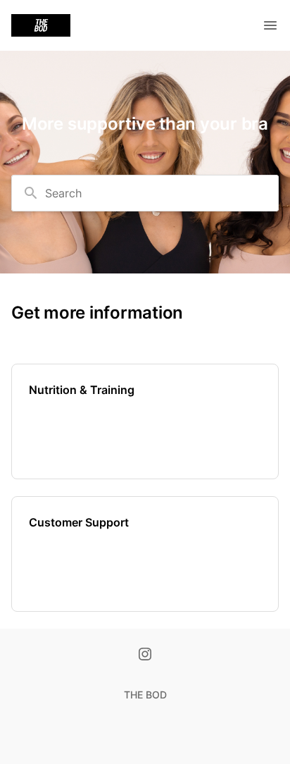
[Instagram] (145, 655)
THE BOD (145, 695)
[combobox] (145, 193)
